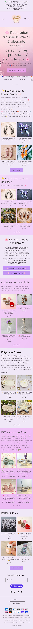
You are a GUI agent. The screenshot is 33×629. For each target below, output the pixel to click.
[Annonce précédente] (3, 5)
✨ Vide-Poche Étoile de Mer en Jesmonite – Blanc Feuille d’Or (24, 418)
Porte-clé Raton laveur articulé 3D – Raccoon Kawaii (8, 139)
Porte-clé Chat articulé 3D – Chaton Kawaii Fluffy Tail (9, 162)
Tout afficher (16, 170)
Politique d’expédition (9, 622)
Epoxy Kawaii (9, 615)
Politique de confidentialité (15, 617)
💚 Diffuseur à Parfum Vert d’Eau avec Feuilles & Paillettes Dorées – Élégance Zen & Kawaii (8, 472)
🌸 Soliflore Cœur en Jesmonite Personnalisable (24, 336)
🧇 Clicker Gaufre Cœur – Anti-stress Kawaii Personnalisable (8, 312)
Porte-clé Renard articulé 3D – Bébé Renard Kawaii (24, 162)
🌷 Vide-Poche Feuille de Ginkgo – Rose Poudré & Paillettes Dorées (8, 418)
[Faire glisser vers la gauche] (13, 85)
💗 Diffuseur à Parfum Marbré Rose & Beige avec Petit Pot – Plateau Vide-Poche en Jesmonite (9, 497)
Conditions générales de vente (23, 622)
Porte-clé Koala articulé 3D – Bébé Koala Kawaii (8, 225)
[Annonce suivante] (30, 5)
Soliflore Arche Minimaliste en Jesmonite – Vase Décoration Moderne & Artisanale (9, 337)
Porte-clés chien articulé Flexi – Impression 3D (24, 307)
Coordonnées (26, 617)
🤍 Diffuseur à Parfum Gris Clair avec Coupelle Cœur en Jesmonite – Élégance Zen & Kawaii (24, 497)
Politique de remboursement (11, 620)
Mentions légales (17, 625)
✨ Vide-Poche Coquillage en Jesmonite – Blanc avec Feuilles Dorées (24, 394)
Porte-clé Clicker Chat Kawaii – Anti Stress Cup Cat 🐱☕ (9, 559)
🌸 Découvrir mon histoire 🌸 (16, 268)
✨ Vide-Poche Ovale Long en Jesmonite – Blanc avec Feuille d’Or (9, 394)
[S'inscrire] (26, 580)
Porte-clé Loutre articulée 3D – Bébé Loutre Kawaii (24, 225)
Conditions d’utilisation (24, 620)
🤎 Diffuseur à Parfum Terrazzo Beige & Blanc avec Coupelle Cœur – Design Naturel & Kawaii (24, 472)
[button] (3, 19)
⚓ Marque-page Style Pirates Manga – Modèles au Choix (9, 535)
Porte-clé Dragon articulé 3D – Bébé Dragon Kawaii (24, 139)
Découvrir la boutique (16, 70)
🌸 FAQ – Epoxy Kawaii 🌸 (16, 273)
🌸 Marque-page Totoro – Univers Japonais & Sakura (24, 558)
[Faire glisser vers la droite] (20, 85)
